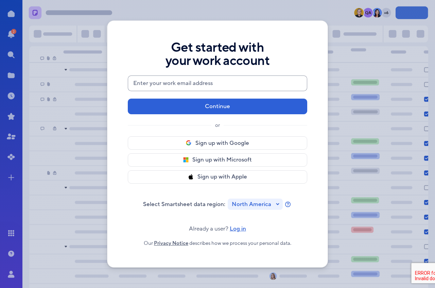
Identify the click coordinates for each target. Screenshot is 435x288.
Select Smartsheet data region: (184, 204)
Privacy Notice (171, 243)
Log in (217, 229)
